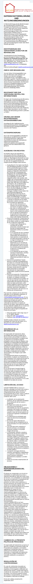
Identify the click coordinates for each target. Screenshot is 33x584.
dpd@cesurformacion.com (11, 324)
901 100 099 (16, 317)
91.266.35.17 (24, 317)
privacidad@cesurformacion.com (14, 297)
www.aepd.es (20, 315)
